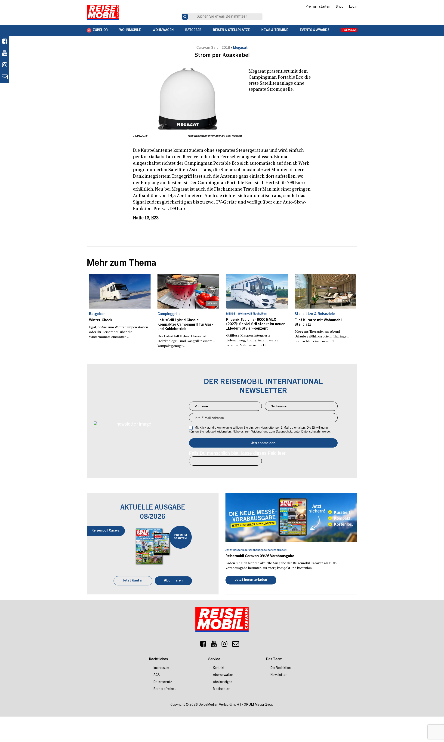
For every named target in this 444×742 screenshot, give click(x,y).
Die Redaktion (281, 668)
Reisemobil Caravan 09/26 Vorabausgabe (259, 556)
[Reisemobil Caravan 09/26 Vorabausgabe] (291, 517)
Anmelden (263, 443)
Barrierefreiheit (165, 689)
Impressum (161, 668)
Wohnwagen (163, 30)
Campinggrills (168, 314)
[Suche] (185, 17)
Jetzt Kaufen (133, 581)
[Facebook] (4, 41)
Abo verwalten (223, 675)
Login (353, 7)
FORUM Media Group (258, 705)
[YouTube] (214, 645)
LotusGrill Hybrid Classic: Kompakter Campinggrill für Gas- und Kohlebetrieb (185, 324)
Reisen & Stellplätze (231, 30)
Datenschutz (163, 682)
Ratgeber (193, 30)
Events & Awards (315, 30)
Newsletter (279, 675)
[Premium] (349, 30)
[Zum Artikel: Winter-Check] (120, 291)
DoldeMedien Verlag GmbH (218, 705)
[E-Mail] (235, 645)
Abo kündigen (222, 682)
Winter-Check (100, 320)
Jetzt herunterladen (251, 580)
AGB (157, 675)
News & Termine (274, 30)
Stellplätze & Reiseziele (315, 314)
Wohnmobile (130, 30)
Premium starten (317, 7)
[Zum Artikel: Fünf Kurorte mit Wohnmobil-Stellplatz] (325, 291)
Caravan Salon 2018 (213, 48)
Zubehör (100, 30)
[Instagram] (225, 645)
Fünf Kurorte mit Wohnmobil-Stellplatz (319, 322)
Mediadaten (221, 689)
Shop (339, 7)
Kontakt (219, 668)
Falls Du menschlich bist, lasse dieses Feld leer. (238, 453)
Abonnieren (173, 581)
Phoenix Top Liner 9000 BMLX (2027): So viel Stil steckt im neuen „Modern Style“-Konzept (255, 324)
